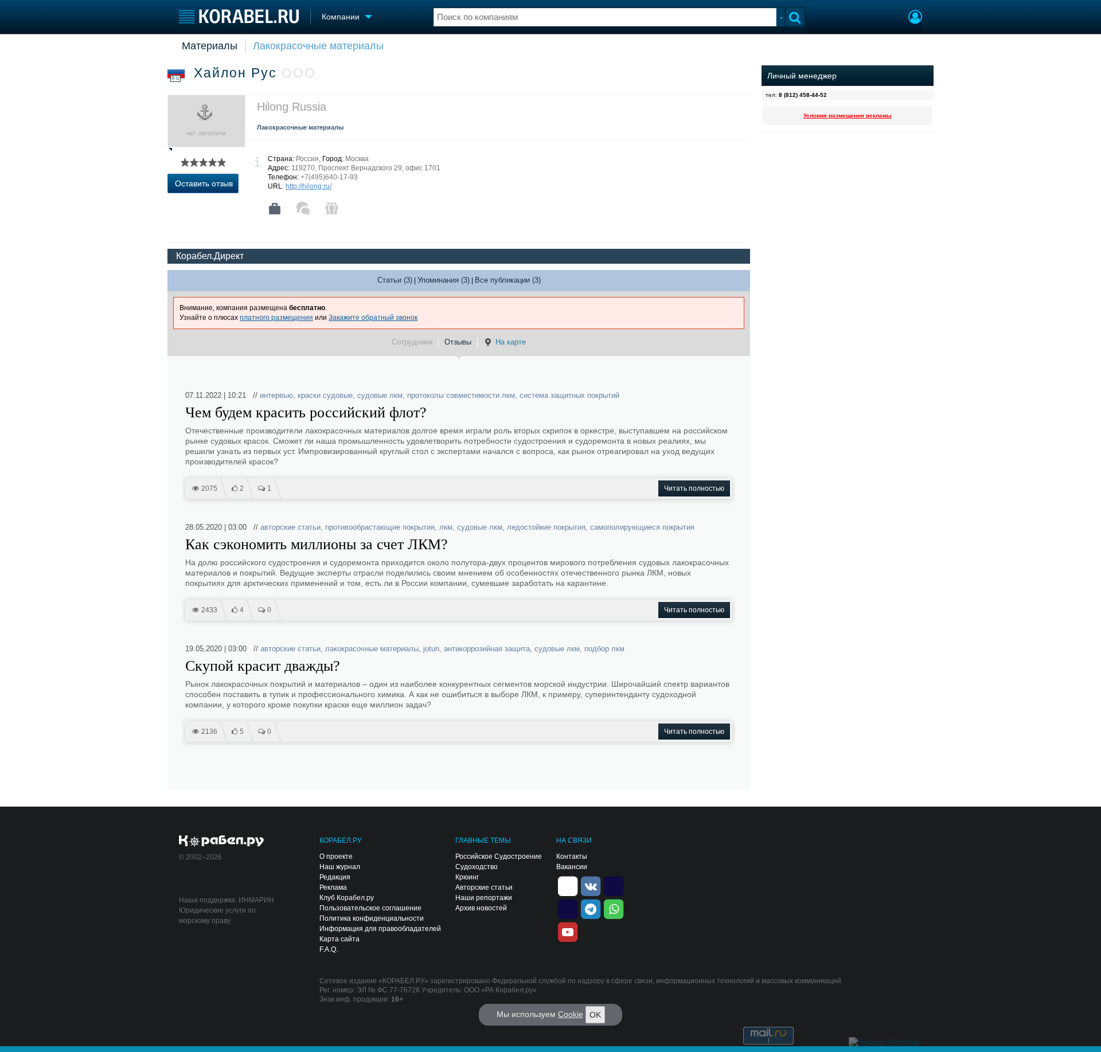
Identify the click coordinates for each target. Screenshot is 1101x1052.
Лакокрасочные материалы (318, 46)
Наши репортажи (483, 898)
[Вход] (915, 18)
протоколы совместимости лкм (461, 395)
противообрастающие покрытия (380, 527)
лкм (445, 527)
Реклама (333, 887)
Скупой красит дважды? (262, 666)
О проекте (336, 856)
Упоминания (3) (443, 280)
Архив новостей (481, 908)
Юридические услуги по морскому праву (217, 915)
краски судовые (325, 395)
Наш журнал (339, 867)
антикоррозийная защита (487, 648)
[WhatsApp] (613, 908)
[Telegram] (590, 908)
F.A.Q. (328, 949)
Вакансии (571, 867)
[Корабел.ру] (221, 841)
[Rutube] (613, 885)
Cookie (570, 1014)
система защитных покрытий (569, 395)
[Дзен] (567, 885)
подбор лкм (604, 648)
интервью (276, 395)
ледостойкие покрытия (546, 527)
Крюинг (467, 877)
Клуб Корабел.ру (346, 898)
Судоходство (476, 867)
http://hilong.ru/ (308, 186)
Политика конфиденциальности (371, 918)
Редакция (334, 877)
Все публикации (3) (508, 280)
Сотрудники (412, 342)
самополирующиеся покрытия (642, 527)
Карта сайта (339, 939)
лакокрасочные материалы (372, 648)
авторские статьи (290, 527)
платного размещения (276, 318)
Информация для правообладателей (380, 929)
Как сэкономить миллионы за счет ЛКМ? (316, 545)
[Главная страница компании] (275, 209)
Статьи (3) (394, 280)
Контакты (571, 856)
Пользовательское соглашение (370, 908)
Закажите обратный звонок (373, 318)
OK (595, 1014)
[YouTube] (567, 931)
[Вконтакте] (590, 885)
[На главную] (239, 16)
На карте (510, 342)
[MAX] (567, 908)
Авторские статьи (484, 887)
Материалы (209, 46)
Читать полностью (694, 488)
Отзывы (457, 342)
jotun (431, 648)
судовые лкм (380, 395)
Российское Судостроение (498, 856)
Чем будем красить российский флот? (306, 413)
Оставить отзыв (204, 183)
